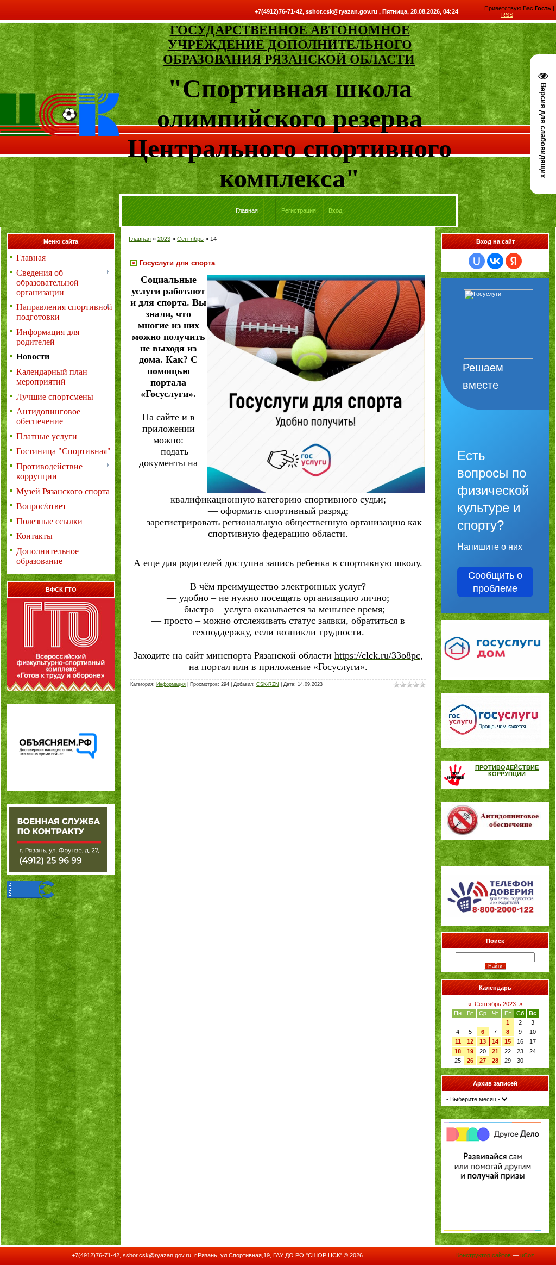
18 (457, 1051)
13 (482, 1041)
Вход (335, 210)
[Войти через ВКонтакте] (495, 261)
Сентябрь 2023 (495, 1004)
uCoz (527, 1255)
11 (458, 1041)
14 (495, 1041)
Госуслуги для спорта (177, 263)
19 (470, 1051)
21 (495, 1051)
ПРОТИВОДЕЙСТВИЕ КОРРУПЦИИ (507, 770)
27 (482, 1060)
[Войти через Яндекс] (514, 261)
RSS (507, 14)
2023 (163, 238)
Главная (140, 238)
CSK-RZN (267, 684)
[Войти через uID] (477, 261)
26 (470, 1060)
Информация (171, 684)
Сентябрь (190, 238)
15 (507, 1041)
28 (495, 1060)
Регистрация (298, 210)
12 (470, 1041)
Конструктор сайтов (483, 1255)
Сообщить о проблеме (495, 582)
